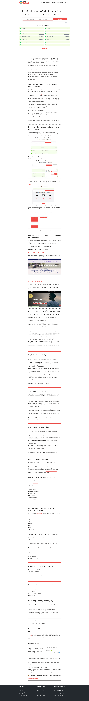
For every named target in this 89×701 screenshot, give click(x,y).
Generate (60, 19)
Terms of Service (22, 693)
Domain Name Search (41, 688)
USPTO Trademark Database (51, 470)
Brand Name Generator (41, 693)
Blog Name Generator (41, 692)
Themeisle (28, 698)
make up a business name (44, 94)
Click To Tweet (56, 652)
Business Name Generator (42, 695)
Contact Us (21, 688)
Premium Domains (40, 690)
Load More (44, 48)
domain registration (51, 182)
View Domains (41, 28)
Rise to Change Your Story (36, 252)
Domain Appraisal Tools (58, 695)
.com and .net (39, 513)
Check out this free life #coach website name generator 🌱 (51, 112)
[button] (65, 2)
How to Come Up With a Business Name (61, 688)
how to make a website (43, 676)
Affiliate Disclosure (23, 695)
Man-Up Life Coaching (35, 281)
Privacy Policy (22, 692)
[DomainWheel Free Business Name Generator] (24, 2)
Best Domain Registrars (58, 690)
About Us (21, 690)
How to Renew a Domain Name (60, 693)
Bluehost (30, 635)
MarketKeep (35, 482)
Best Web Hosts (57, 692)
